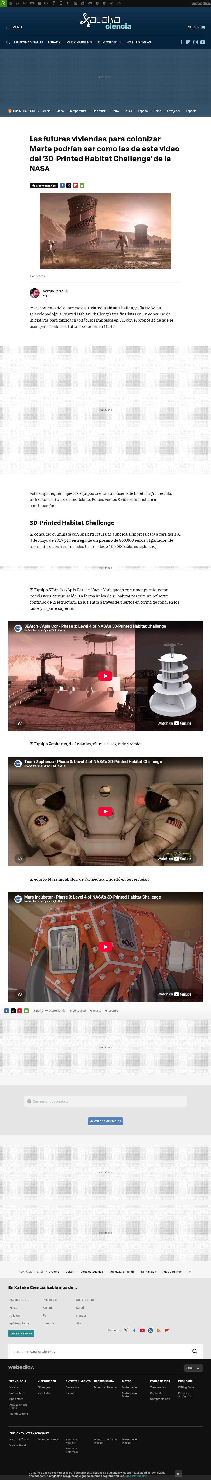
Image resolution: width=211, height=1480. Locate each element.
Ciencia (45, 111)
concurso (79, 1010)
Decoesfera (157, 1393)
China (157, 111)
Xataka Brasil (17, 1445)
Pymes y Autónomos (185, 1394)
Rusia (128, 111)
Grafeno (54, 1271)
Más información (136, 1476)
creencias (49, 1323)
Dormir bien (149, 1271)
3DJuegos (44, 1387)
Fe (44, 1315)
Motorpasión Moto (130, 1394)
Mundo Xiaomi (18, 1413)
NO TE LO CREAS (138, 42)
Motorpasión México (130, 1441)
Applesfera (16, 1399)
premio (113, 1010)
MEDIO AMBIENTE (79, 42)
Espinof (70, 1393)
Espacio (191, 111)
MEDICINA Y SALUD (28, 42)
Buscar (195, 1351)
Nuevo (193, 27)
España (143, 111)
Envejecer (173, 111)
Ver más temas (21, 1333)
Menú (17, 27)
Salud (80, 1307)
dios (79, 1323)
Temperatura (78, 111)
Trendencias (158, 1387)
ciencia (81, 1315)
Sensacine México (72, 1441)
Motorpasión (130, 1387)
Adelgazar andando (122, 1271)
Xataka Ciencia (105, 21)
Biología (48, 1307)
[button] (55, 290)
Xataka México (19, 1439)
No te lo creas (85, 1300)
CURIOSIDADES (109, 42)
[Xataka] (3, 3)
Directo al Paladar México (105, 1441)
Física (13, 1307)
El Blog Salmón (187, 1387)
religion (14, 1315)
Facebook (181, 42)
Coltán (70, 1271)
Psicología (50, 1300)
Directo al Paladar (105, 1387)
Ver (107, 1121)
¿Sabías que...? (19, 1300)
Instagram (195, 42)
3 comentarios (46, 185)
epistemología (19, 1323)
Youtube (202, 42)
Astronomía (57, 1010)
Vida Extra (44, 1393)
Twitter (68, 185)
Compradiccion (160, 1399)
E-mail (82, 185)
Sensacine (72, 1387)
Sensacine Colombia (72, 1450)
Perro (115, 111)
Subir (190, 1368)
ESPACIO (54, 42)
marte (97, 1010)
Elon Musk (99, 111)
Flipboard (188, 42)
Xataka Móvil (17, 1393)
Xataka (14, 1387)
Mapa (60, 111)
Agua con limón (172, 1271)
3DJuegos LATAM (48, 1439)
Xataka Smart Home (18, 1406)
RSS (158, 1329)
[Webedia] (21, 1366)
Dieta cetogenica (92, 1271)
